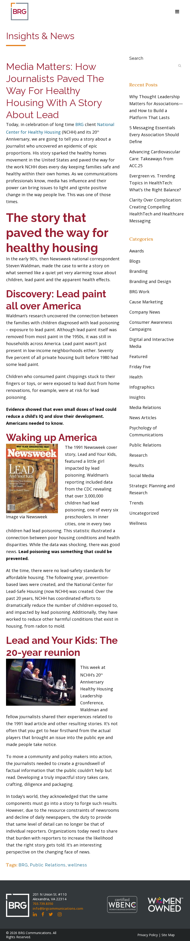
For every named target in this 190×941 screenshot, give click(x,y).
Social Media (141, 475)
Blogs (134, 261)
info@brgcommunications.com (58, 908)
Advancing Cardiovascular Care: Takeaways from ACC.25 (154, 158)
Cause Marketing (146, 302)
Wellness (138, 523)
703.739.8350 (43, 903)
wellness (77, 864)
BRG (79, 124)
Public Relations (48, 864)
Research (138, 455)
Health (135, 377)
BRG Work (139, 291)
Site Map (168, 935)
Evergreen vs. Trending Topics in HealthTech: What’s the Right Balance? (155, 182)
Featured (138, 356)
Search (136, 58)
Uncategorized (144, 513)
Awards (136, 251)
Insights (137, 397)
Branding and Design (150, 281)
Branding (138, 271)
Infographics (142, 387)
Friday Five (140, 366)
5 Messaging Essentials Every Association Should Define (154, 134)
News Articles (142, 417)
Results (136, 465)
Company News (144, 312)
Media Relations (145, 407)
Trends (136, 503)
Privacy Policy (147, 935)
